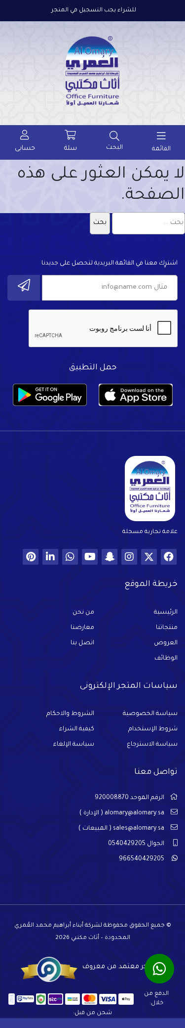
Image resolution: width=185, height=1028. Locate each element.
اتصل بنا (82, 643)
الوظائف (166, 658)
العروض (166, 643)
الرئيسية (166, 612)
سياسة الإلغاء (73, 744)
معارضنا (82, 628)
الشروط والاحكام (70, 714)
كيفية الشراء (76, 729)
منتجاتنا (167, 628)
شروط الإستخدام (153, 729)
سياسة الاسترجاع (152, 744)
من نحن (83, 612)
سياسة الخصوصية (150, 714)
